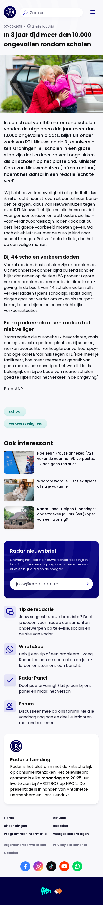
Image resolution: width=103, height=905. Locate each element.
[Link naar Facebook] (25, 866)
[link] (15, 411)
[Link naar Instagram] (39, 866)
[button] (93, 12)
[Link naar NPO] (58, 891)
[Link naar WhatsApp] (77, 866)
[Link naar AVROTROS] (46, 891)
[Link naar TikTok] (51, 866)
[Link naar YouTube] (65, 866)
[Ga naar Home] (10, 12)
